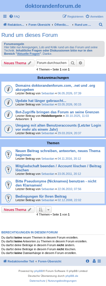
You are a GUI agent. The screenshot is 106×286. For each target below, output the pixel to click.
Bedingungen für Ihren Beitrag (41, 196)
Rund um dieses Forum (29, 35)
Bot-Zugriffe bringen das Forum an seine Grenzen (57, 112)
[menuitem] (14, 16)
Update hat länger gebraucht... (40, 101)
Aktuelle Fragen (28, 53)
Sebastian (47, 93)
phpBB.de (72, 275)
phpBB (38, 270)
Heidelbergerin (51, 115)
